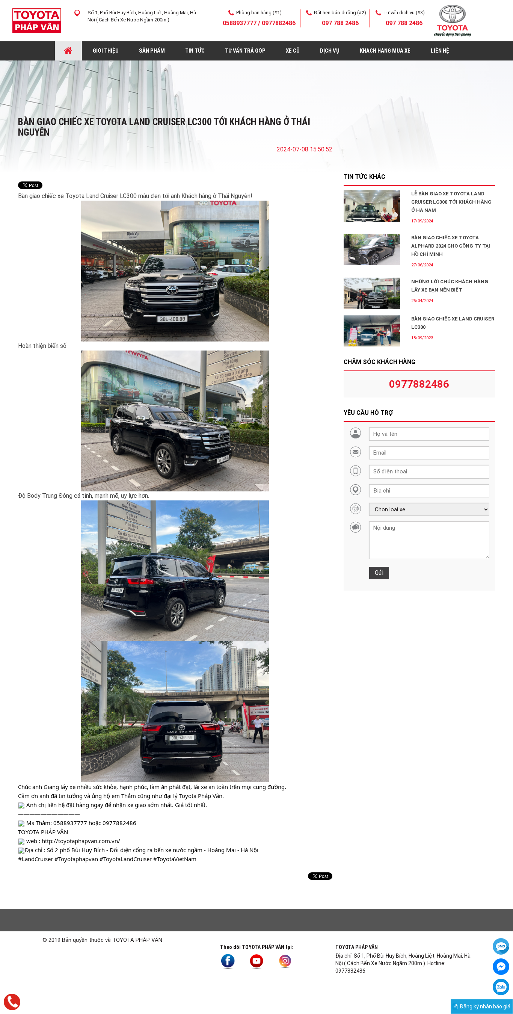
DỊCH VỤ (329, 50)
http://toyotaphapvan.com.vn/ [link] (81, 841)
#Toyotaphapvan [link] (76, 859)
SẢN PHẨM (152, 50)
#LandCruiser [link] (35, 859)
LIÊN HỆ (440, 50)
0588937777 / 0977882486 (259, 23)
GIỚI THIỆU (106, 50)
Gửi (379, 572)
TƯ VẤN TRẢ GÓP (245, 50)
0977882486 (419, 384)
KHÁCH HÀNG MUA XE (385, 50)
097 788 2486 (340, 23)
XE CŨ (293, 50)
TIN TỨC (195, 50)
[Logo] (36, 20)
